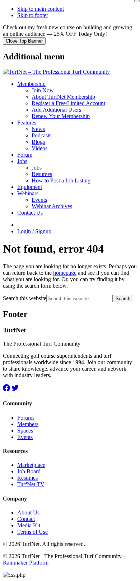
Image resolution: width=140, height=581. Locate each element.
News (38, 129)
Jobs (22, 161)
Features (26, 122)
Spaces (25, 431)
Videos (39, 148)
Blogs (38, 142)
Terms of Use (32, 532)
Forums (25, 418)
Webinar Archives (52, 206)
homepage (64, 273)
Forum (24, 155)
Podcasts (41, 135)
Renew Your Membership (61, 116)
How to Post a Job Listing (61, 180)
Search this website (24, 298)
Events (39, 200)
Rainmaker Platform (25, 563)
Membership (31, 84)
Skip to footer (32, 15)
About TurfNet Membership (63, 97)
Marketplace (31, 465)
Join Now (43, 90)
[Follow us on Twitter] (15, 389)
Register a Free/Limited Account (68, 103)
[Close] (137, 1)
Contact (26, 519)
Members (27, 424)
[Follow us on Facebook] (7, 389)
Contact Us (30, 213)
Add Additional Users (56, 110)
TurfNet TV (31, 484)
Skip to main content (40, 9)
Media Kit (28, 525)
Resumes (42, 174)
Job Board (29, 471)
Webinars (27, 193)
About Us (28, 512)
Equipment (29, 187)
